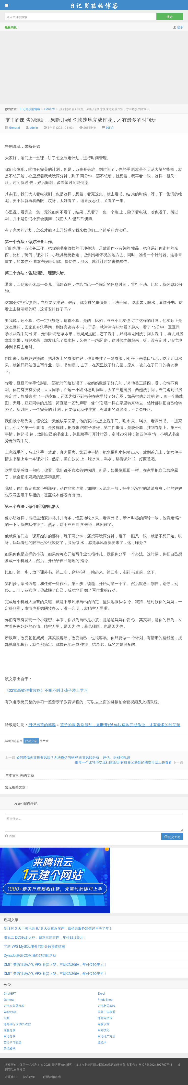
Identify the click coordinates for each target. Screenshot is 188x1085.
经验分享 (9, 1030)
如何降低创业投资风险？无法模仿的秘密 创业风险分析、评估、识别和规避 (73, 757)
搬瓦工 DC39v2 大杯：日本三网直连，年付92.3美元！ (45, 937)
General (49, 109)
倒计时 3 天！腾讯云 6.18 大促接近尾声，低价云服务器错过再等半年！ (58, 928)
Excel (101, 993)
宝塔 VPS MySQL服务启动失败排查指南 (34, 946)
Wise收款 (10, 1012)
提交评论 (174, 837)
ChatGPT (10, 993)
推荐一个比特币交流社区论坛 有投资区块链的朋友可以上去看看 (123, 762)
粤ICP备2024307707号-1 (155, 1064)
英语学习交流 (12, 1042)
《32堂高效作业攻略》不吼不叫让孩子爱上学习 (46, 690)
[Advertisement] (94, 67)
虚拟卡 (102, 1042)
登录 (180, 27)
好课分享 (31, 741)
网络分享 (9, 1036)
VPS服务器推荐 (14, 1005)
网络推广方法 (106, 1036)
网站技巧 (103, 1030)
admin (34, 127)
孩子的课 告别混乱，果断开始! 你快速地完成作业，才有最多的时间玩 (80, 119)
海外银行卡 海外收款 (17, 1024)
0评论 (110, 127)
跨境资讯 (9, 1048)
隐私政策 (29, 1076)
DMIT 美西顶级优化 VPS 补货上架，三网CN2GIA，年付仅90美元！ (55, 964)
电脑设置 (103, 1024)
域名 (7, 1018)
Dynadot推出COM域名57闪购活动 (30, 955)
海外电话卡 (105, 1018)
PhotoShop (105, 999)
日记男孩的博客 (94, 5)
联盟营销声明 (51, 1076)
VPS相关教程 (106, 1005)
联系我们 (11, 1076)
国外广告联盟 (106, 1012)
